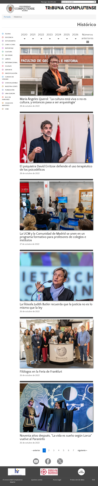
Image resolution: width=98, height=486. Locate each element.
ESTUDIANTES (10, 41)
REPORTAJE (9, 48)
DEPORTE (8, 70)
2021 (32, 34)
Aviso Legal (57, 480)
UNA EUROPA (10, 93)
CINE (7, 109)
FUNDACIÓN (9, 90)
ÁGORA (8, 34)
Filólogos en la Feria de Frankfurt (41, 371)
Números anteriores (87, 36)
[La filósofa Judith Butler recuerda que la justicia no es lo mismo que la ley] (56, 276)
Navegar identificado (48, 2)
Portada (7, 17)
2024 (58, 34)
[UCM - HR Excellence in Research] (16, 471)
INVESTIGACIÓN (11, 73)
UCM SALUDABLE (11, 83)
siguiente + (82, 450)
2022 (41, 34)
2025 (67, 34)
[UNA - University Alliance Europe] (81, 471)
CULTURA (8, 52)
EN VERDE (9, 55)
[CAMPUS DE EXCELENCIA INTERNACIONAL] (49, 471)
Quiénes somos (36, 480)
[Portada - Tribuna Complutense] (70, 7)
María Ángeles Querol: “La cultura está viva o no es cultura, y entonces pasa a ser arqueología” (53, 100)
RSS (93, 480)
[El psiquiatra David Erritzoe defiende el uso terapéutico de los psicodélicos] (56, 138)
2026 (75, 34)
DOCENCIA (9, 37)
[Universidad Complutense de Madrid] (20, 8)
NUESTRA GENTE (11, 86)
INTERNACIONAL (11, 62)
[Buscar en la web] (94, 2)
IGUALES (8, 66)
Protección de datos (77, 480)
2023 (50, 34)
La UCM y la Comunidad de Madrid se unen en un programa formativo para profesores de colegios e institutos (53, 237)
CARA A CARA (10, 44)
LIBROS (7, 59)
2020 (24, 34)
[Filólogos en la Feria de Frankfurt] (56, 343)
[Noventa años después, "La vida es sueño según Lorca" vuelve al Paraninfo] (56, 407)
